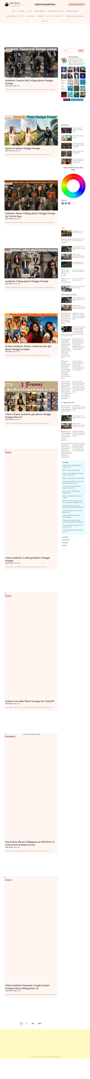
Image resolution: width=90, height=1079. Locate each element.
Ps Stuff (49, 16)
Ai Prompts (21, 11)
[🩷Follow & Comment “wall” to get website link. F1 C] (64, 94)
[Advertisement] (31, 37)
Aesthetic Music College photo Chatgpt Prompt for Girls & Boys (78, 145)
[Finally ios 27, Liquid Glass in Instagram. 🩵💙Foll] (64, 76)
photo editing (30, 16)
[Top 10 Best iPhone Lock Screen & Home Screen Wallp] (64, 82)
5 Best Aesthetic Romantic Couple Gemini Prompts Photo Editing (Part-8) (27, 987)
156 (33, 1023)
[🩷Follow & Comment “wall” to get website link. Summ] (70, 94)
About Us (65, 545)
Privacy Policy (66, 539)
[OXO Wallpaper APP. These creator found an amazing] (83, 69)
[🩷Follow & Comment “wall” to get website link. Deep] (83, 82)
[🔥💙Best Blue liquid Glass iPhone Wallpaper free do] (83, 76)
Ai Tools (29, 11)
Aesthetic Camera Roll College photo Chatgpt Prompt (77, 129)
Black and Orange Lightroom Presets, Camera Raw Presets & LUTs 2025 (78, 256)
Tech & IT (45, 21)
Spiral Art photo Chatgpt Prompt (22, 148)
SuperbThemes (55, 1056)
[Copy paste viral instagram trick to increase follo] (70, 76)
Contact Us (65, 537)
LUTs (21, 16)
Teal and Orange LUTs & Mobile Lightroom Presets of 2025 (78, 248)
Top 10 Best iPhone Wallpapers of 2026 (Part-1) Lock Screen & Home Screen (29, 843)
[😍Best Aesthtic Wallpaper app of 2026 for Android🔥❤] (76, 69)
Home (13, 11)
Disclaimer (65, 542)
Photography (40, 16)
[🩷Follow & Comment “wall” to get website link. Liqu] (70, 88)
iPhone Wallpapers (39, 11)
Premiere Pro (59, 16)
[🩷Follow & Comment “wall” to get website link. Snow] (83, 88)
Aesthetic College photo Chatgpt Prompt (26, 281)
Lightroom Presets (12, 16)
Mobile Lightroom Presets (55, 11)
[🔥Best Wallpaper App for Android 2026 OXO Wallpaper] (70, 69)
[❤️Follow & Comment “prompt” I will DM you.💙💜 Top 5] (83, 94)
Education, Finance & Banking (75, 16)
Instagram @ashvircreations (76, 4)
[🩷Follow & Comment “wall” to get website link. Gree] (76, 88)
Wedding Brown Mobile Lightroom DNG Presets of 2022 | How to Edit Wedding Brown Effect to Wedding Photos (78, 316)
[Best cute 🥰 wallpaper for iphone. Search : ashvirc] (76, 76)
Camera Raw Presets (72, 11)
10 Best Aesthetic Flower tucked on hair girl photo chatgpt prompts (28, 348)
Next (39, 1023)
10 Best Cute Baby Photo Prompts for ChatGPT (29, 701)
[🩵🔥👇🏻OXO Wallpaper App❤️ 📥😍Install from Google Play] (64, 69)
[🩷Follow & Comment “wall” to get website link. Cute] (70, 82)
